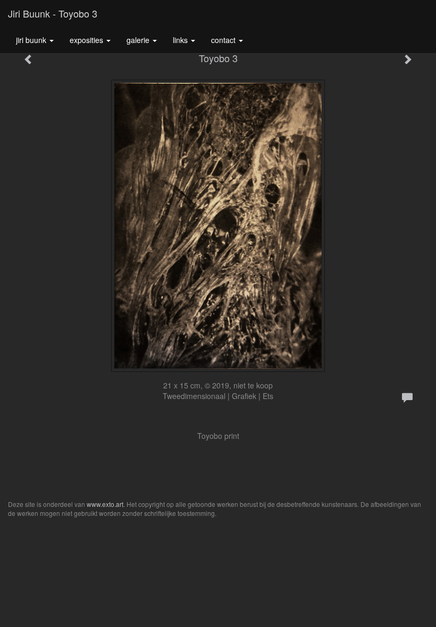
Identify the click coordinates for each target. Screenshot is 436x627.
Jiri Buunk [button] (32, 40)
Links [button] (181, 40)
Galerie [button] (139, 40)
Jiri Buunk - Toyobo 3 (52, 13)
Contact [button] (224, 40)
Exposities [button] (87, 40)
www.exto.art (105, 504)
